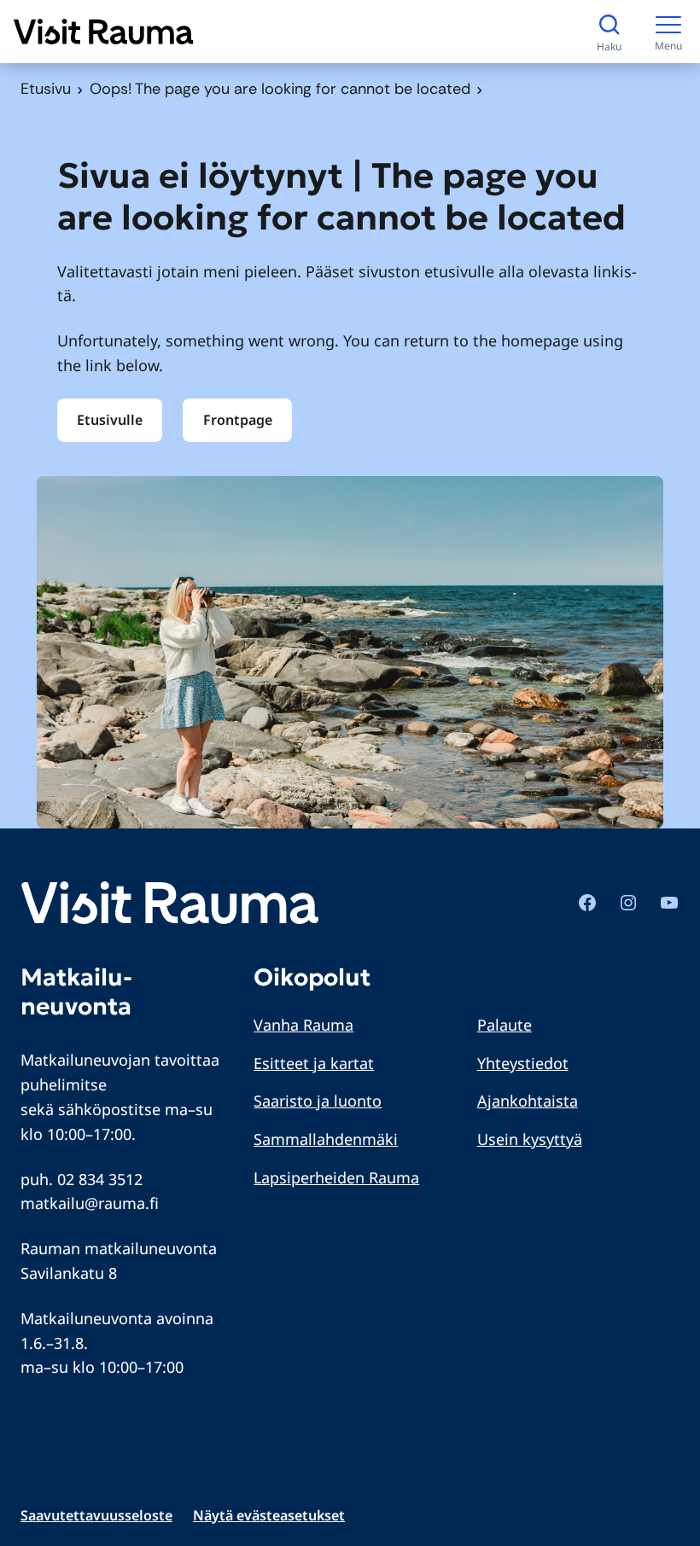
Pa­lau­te (504, 1024)
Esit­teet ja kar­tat (314, 1063)
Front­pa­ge (237, 419)
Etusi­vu (45, 88)
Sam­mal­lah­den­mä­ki (326, 1139)
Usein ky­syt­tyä (529, 1139)
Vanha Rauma (303, 1024)
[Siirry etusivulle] (104, 31)
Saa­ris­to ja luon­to (318, 1100)
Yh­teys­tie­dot (523, 1063)
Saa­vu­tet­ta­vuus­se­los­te (96, 1515)
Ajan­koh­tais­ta (527, 1100)
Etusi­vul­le (110, 419)
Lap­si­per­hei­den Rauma (336, 1177)
